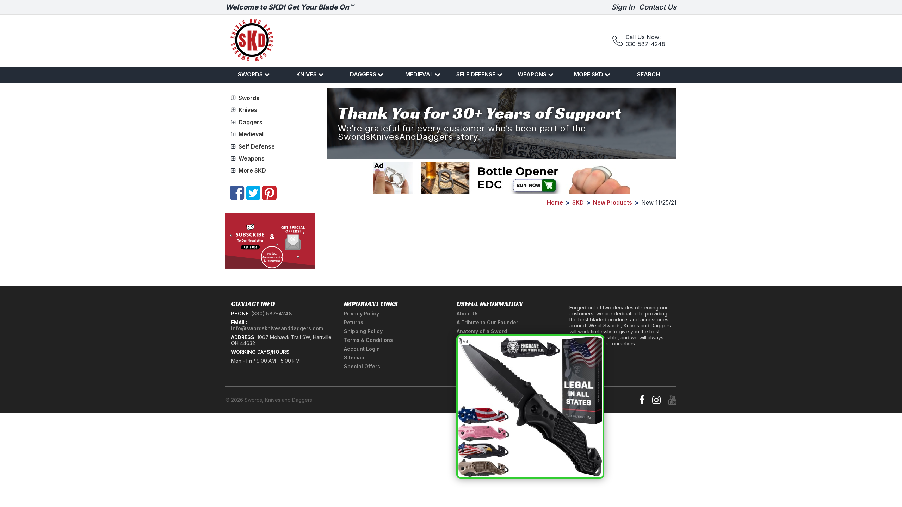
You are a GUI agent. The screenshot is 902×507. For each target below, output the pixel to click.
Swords (250, 74)
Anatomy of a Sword (482, 331)
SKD (578, 202)
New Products (612, 202)
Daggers (363, 74)
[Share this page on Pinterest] (269, 196)
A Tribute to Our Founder (487, 322)
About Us (468, 314)
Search (648, 74)
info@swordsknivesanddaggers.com (277, 328)
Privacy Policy (361, 314)
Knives (306, 74)
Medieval (419, 74)
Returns (353, 322)
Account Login (362, 349)
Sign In (623, 7)
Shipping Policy (363, 331)
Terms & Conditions (368, 340)
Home (555, 202)
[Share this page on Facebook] (237, 196)
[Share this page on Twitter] (253, 196)
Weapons (532, 74)
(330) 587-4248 (271, 314)
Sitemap (354, 358)
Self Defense (475, 74)
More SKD (588, 74)
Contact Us (657, 7)
